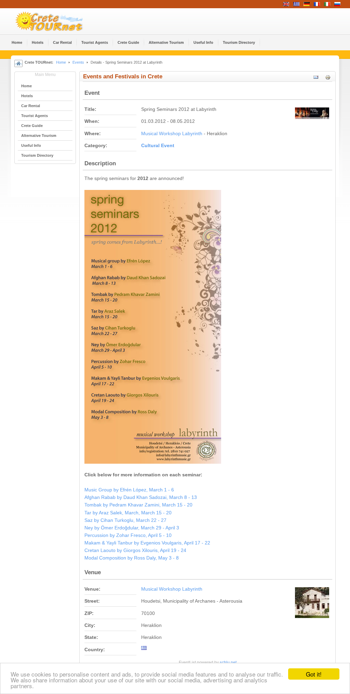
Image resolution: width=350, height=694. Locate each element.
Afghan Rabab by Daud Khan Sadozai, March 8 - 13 (140, 497)
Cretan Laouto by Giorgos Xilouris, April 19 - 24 (135, 550)
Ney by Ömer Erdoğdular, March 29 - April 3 (131, 527)
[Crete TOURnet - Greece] (57, 21)
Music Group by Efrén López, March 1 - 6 (129, 489)
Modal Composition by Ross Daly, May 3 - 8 (131, 558)
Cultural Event (157, 145)
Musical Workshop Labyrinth (171, 133)
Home (61, 62)
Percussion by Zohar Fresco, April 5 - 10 (128, 535)
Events (78, 62)
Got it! (314, 674)
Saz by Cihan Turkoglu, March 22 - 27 (125, 520)
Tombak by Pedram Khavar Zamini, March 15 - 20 (138, 504)
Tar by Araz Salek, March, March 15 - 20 (128, 512)
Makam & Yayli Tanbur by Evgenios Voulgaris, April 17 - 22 (147, 542)
